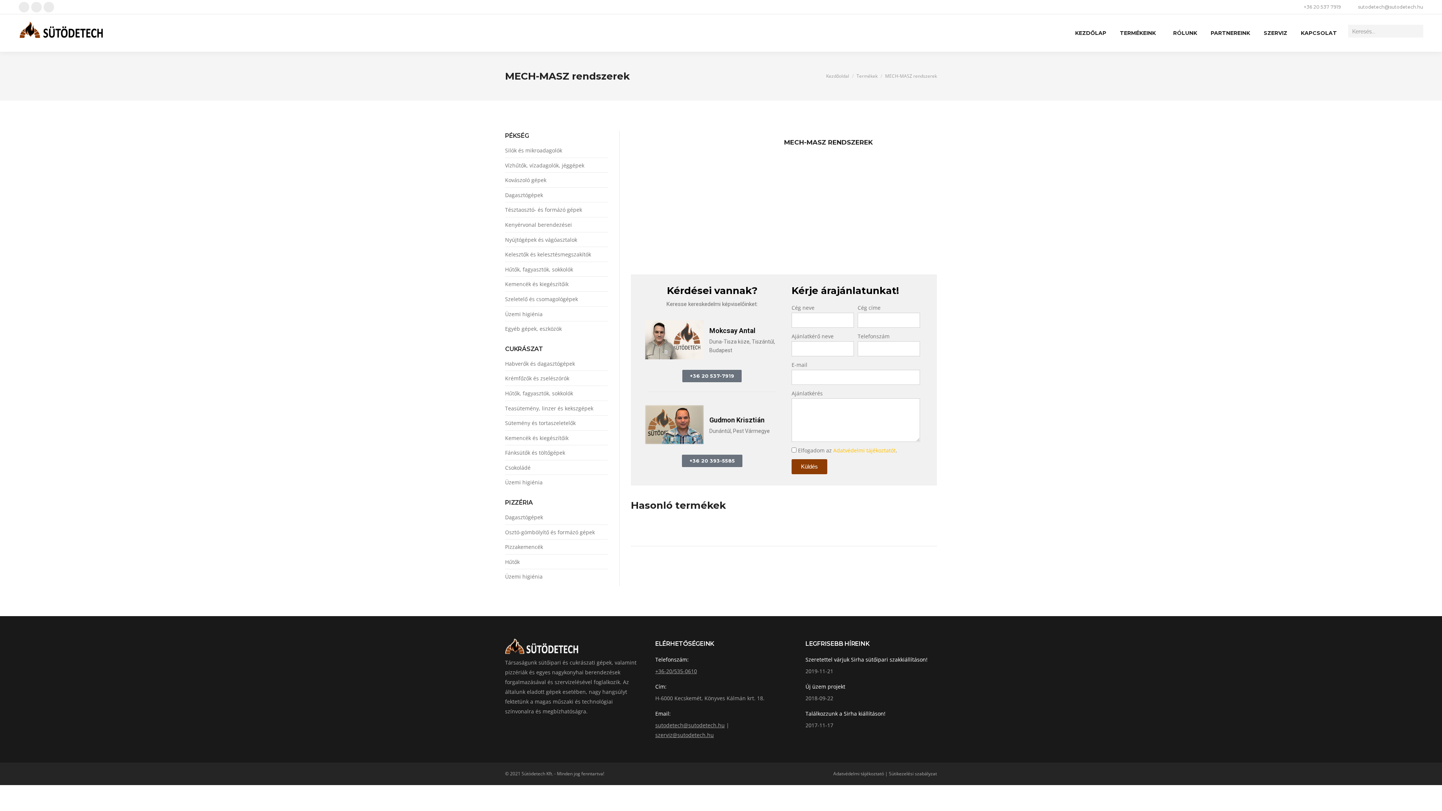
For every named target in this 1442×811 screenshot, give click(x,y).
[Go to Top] (1430, 799)
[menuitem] (1090, 33)
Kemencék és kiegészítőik (537, 284)
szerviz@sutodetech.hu (684, 735)
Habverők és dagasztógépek (540, 363)
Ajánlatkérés (807, 393)
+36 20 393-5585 (712, 461)
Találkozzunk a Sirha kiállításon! (845, 713)
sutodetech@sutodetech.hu (1390, 7)
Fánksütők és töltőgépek (535, 452)
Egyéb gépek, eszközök (533, 328)
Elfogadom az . (847, 450)
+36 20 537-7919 (712, 376)
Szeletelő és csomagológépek (541, 299)
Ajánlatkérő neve (813, 336)
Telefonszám (874, 336)
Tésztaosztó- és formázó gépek (543, 209)
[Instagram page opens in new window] (49, 7)
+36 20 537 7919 (1322, 7)
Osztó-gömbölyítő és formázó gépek (550, 532)
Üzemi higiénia (524, 314)
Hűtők (512, 561)
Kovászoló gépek (525, 180)
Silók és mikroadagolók (533, 150)
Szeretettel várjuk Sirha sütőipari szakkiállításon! (866, 659)
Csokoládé (518, 467)
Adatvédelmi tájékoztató (858, 773)
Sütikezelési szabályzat (913, 773)
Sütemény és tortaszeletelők (540, 423)
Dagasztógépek (524, 195)
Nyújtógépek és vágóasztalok (541, 239)
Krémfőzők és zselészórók (537, 378)
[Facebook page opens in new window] (24, 7)
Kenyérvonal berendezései (538, 224)
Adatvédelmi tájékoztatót (864, 450)
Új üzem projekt (825, 686)
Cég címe (869, 307)
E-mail (799, 364)
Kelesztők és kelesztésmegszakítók (548, 254)
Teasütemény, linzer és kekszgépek (549, 408)
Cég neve (803, 307)
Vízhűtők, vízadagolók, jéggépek (544, 165)
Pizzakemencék (524, 546)
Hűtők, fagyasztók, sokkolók (539, 269)
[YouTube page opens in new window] (36, 7)
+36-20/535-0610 (676, 671)
